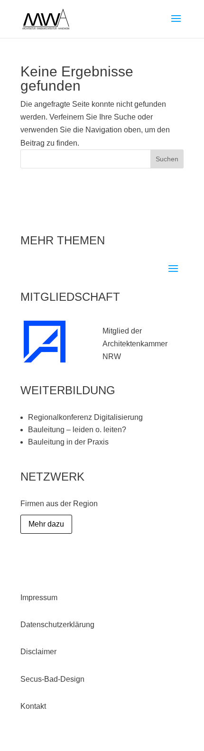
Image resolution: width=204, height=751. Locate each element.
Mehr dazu (46, 524)
